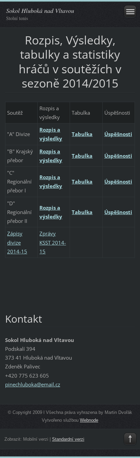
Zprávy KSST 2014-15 (52, 242)
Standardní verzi (68, 439)
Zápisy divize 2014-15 (17, 242)
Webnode (89, 420)
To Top (130, 439)
